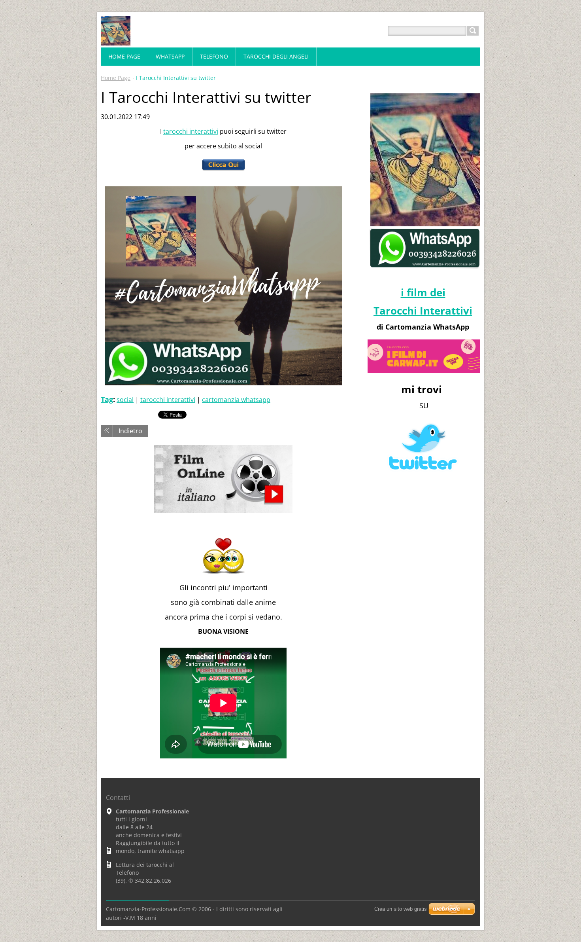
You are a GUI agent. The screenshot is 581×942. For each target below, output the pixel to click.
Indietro (130, 430)
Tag (107, 399)
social (125, 399)
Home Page (115, 78)
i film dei (423, 292)
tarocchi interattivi (190, 131)
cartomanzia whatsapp (236, 399)
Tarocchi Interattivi (423, 310)
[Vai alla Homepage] (115, 40)
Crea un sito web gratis (400, 909)
